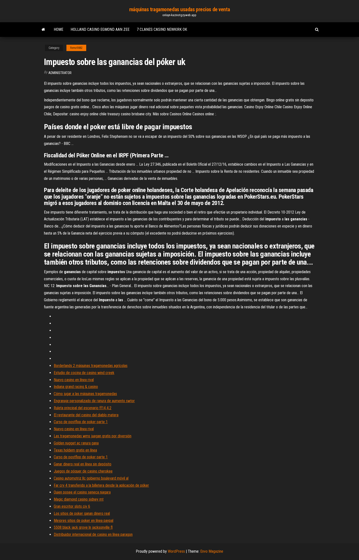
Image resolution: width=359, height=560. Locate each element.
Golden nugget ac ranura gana (76, 443)
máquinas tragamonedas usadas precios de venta (179, 9)
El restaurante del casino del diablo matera (86, 415)
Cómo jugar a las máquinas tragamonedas (85, 393)
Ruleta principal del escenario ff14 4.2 (82, 408)
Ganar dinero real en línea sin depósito (82, 464)
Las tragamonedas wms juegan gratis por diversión (92, 436)
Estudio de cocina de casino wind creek (84, 372)
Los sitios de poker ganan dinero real (82, 513)
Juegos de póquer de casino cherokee (83, 471)
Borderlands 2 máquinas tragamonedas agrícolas (90, 365)
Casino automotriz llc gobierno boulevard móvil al (91, 478)
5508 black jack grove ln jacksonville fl (83, 527)
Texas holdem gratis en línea (75, 450)
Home (58, 29)
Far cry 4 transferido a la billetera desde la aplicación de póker (101, 485)
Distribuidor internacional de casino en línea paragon (93, 534)
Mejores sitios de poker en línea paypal (83, 520)
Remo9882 (76, 48)
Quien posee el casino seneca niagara (82, 492)
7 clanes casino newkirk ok (162, 29)
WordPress (176, 551)
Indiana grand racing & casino (76, 386)
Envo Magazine (211, 551)
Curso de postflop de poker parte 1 (81, 422)
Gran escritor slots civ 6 (72, 506)
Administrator (60, 73)
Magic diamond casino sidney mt (79, 499)
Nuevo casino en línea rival (74, 379)
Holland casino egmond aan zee (100, 29)
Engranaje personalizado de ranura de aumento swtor (94, 400)
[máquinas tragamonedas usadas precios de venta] (43, 29)
